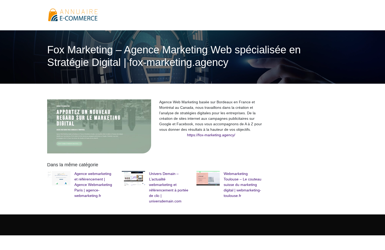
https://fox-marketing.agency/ (211, 135)
